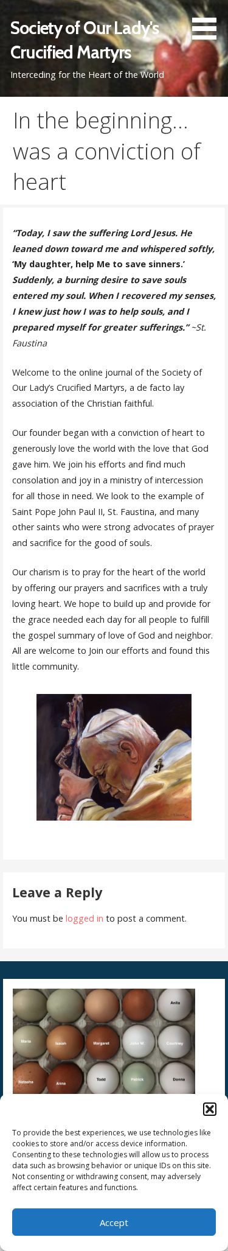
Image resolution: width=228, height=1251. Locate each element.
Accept (114, 1222)
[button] (210, 1109)
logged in (84, 918)
